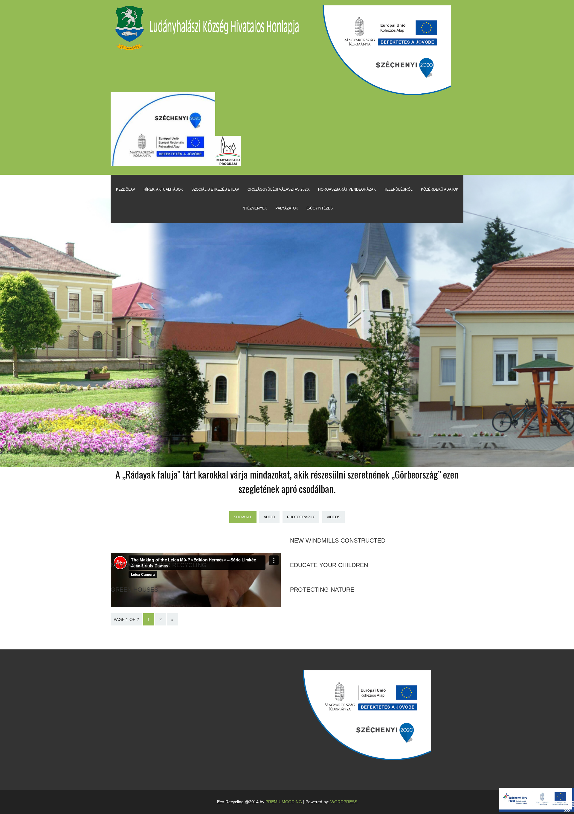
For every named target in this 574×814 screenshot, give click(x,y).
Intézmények (254, 208)
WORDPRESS (343, 801)
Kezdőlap (125, 189)
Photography (301, 517)
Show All (243, 517)
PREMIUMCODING (283, 801)
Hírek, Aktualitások (163, 189)
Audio (269, 517)
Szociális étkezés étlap (215, 189)
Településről (398, 189)
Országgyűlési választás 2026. (279, 189)
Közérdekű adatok (439, 189)
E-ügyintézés (319, 208)
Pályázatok (286, 208)
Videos (333, 517)
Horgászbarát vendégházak (347, 189)
